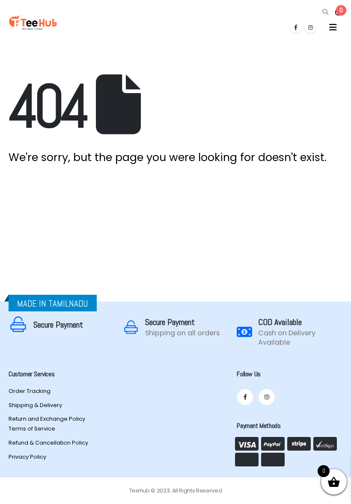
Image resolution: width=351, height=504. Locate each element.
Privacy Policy (27, 457)
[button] (325, 12)
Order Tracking (30, 391)
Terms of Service (32, 429)
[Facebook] (296, 27)
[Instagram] (310, 27)
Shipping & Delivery (35, 405)
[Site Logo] (33, 22)
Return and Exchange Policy (47, 419)
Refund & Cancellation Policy (48, 443)
